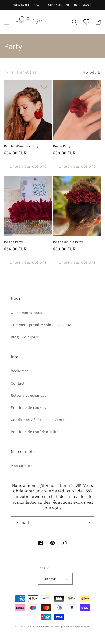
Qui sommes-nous (26, 312)
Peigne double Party (68, 242)
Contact (17, 383)
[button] (7, 22)
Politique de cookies (28, 407)
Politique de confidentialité (35, 431)
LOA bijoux (31, 626)
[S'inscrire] (88, 522)
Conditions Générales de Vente (38, 419)
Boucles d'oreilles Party (21, 146)
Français (49, 578)
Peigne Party (13, 242)
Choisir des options (28, 166)
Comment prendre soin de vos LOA (41, 324)
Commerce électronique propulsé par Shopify (63, 626)
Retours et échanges (28, 395)
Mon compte (22, 465)
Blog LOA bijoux (24, 336)
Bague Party (62, 146)
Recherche (20, 370)
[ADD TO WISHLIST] (43, 87)
